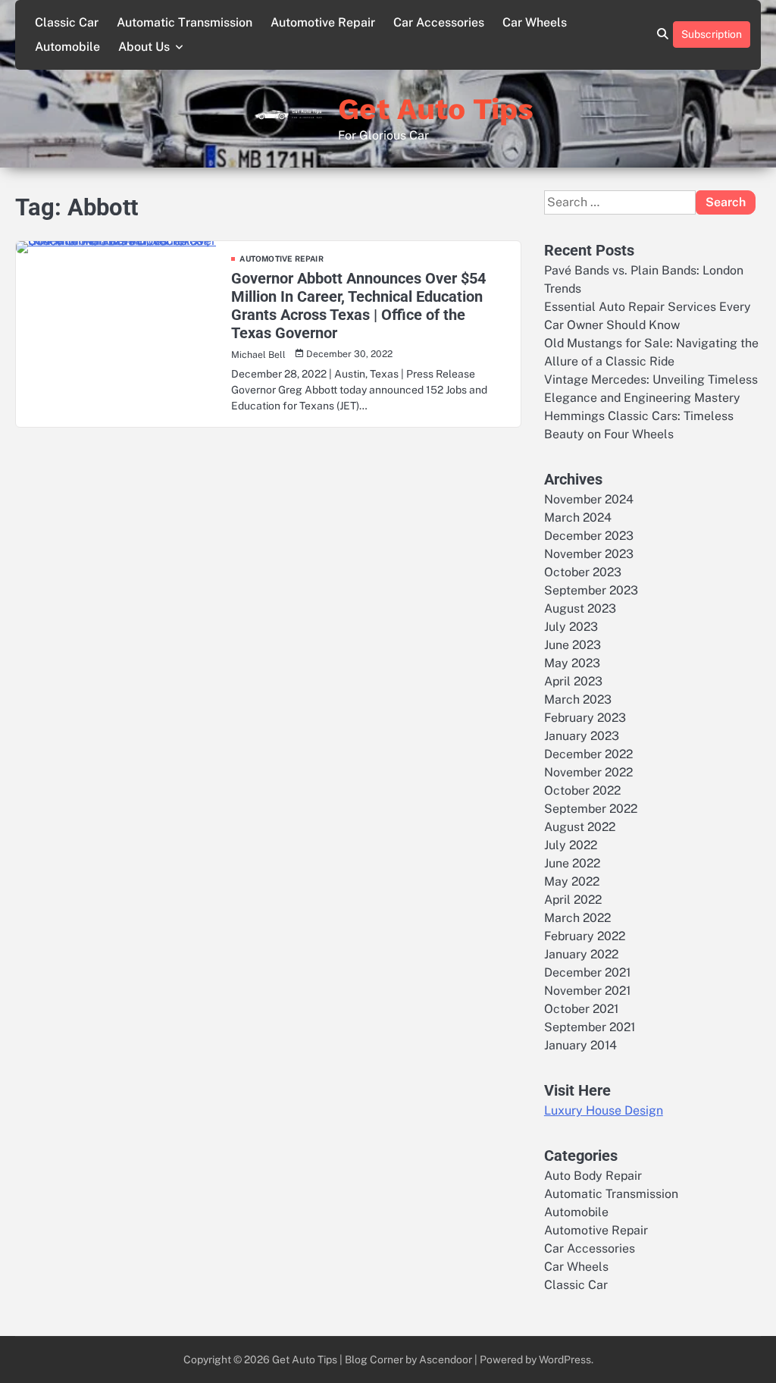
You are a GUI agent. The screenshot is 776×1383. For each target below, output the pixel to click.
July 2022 (570, 845)
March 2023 (578, 699)
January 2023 (581, 736)
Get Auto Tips (436, 109)
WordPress (565, 1359)
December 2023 (589, 535)
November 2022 (588, 772)
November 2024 (589, 499)
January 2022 (581, 954)
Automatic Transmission (184, 22)
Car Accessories (438, 22)
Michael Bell (258, 354)
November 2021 (587, 990)
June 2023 (572, 645)
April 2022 (573, 899)
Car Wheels (534, 22)
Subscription (711, 34)
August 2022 (579, 827)
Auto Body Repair (593, 1175)
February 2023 (585, 717)
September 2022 (590, 808)
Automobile (67, 46)
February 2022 (584, 936)
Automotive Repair (323, 22)
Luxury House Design (603, 1110)
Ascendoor (445, 1359)
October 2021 (581, 1009)
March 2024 (578, 517)
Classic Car (67, 22)
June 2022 (572, 863)
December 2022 (588, 754)
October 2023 (582, 572)
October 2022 (582, 790)
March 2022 (577, 918)
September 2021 (589, 1027)
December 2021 (587, 972)
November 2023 (589, 554)
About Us (144, 46)
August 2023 (580, 608)
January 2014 (580, 1045)
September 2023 (591, 590)
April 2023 (573, 681)
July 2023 (571, 626)
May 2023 (572, 663)
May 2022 (571, 881)
